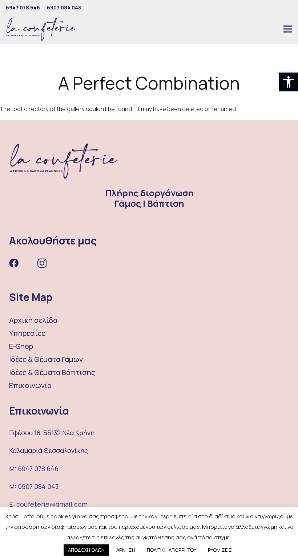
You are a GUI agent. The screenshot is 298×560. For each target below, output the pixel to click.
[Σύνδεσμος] (41, 29)
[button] (288, 82)
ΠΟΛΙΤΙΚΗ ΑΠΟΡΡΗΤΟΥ (171, 550)
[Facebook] (14, 263)
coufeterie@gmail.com (52, 504)
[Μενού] (288, 29)
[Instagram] (42, 263)
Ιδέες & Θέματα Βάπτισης (52, 372)
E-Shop (21, 346)
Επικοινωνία (30, 385)
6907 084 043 (38, 486)
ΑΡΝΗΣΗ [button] (125, 550)
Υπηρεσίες (27, 333)
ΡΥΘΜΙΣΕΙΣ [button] (220, 550)
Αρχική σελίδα (33, 320)
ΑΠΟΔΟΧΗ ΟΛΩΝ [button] (86, 550)
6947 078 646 (38, 468)
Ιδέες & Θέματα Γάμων (46, 359)
